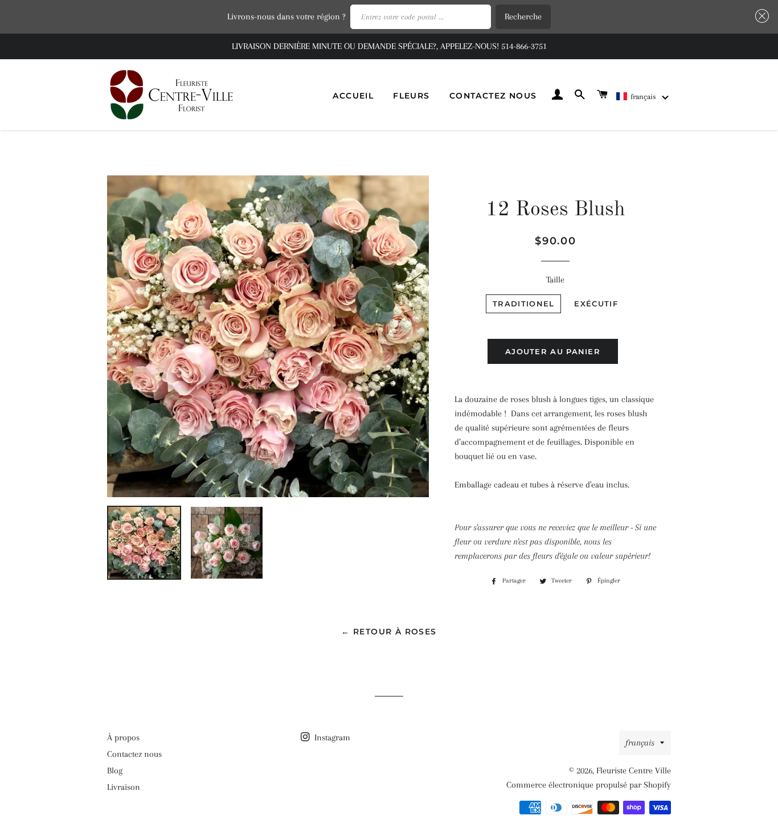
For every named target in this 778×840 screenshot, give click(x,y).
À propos (123, 737)
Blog (114, 770)
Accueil (353, 96)
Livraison (123, 787)
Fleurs (411, 96)
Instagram (331, 737)
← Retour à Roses (388, 631)
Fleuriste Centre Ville (633, 770)
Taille (555, 279)
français (639, 742)
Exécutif (595, 303)
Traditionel (523, 303)
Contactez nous (493, 96)
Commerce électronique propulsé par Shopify (588, 785)
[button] (643, 96)
